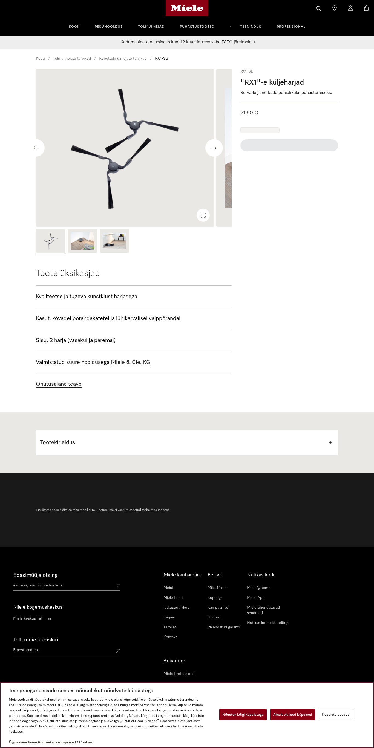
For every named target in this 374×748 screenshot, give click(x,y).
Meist (168, 588)
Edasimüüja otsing (35, 575)
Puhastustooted (197, 26)
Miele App (255, 598)
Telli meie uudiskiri (35, 640)
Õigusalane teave (23, 742)
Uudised (215, 617)
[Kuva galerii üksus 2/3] (82, 241)
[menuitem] (77, 26)
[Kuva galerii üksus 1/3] (50, 241)
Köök (74, 26)
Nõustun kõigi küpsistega (243, 714)
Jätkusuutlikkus (176, 607)
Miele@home (259, 588)
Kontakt (170, 637)
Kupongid (216, 598)
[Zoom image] (203, 215)
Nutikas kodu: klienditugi (268, 623)
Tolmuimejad (151, 26)
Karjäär (169, 617)
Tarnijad (170, 627)
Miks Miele (217, 588)
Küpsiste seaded (336, 714)
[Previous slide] (36, 148)
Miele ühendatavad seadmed (263, 610)
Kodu (40, 59)
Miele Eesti (173, 598)
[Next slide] (214, 148)
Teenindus (250, 26)
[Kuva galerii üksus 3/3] (114, 241)
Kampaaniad (218, 607)
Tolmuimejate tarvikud (72, 59)
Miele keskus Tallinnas (32, 618)
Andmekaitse (49, 742)
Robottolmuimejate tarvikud (123, 59)
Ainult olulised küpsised (292, 714)
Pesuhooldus (109, 26)
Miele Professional (179, 674)
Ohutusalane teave (59, 384)
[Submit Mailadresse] (118, 651)
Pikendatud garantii (224, 627)
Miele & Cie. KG (131, 362)
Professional (291, 26)
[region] (134, 148)
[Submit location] (118, 586)
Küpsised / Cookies (77, 742)
